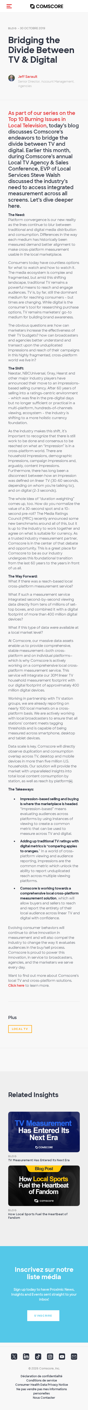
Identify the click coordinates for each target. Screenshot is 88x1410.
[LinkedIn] (26, 1358)
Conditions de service (41, 1380)
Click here (16, 985)
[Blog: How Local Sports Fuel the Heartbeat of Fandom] (44, 1185)
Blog (12, 28)
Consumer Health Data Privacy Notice (41, 1385)
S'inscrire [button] (43, 1315)
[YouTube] (62, 1358)
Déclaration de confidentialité (41, 1376)
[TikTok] (38, 1358)
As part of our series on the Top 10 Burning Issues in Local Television (41, 119)
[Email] (74, 1358)
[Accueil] (46, 6)
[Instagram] (50, 1358)
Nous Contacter (44, 1398)
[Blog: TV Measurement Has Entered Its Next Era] (44, 1132)
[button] (9, 6)
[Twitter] (14, 1358)
